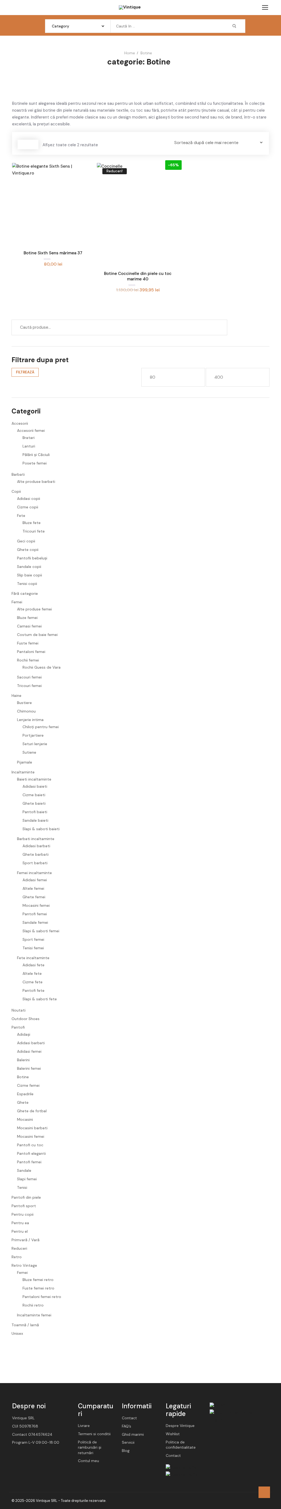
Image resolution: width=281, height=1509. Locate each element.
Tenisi (22, 1187)
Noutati (19, 1010)
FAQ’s (126, 1426)
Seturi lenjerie (35, 743)
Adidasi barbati (36, 845)
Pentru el (20, 1231)
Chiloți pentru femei (41, 726)
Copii (16, 491)
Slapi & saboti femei (41, 930)
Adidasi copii (28, 498)
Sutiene (29, 752)
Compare (85, 172)
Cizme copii (27, 507)
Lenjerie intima (30, 719)
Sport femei (33, 939)
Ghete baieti (34, 803)
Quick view (85, 185)
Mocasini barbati (32, 1127)
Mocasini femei (36, 905)
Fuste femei (27, 643)
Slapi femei (27, 1178)
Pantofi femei (35, 913)
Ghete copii (27, 549)
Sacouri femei (29, 677)
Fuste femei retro (38, 1288)
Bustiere (24, 702)
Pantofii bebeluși (32, 558)
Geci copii (26, 541)
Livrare (84, 1425)
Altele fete (32, 973)
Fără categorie (25, 593)
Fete (21, 515)
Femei (17, 601)
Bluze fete (32, 522)
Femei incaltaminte (34, 872)
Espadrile (25, 1093)
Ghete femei (34, 896)
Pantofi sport (24, 1205)
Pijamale (24, 762)
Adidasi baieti (35, 786)
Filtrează (25, 372)
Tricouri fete (34, 531)
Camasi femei (29, 626)
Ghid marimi (133, 1434)
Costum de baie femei (37, 634)
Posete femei (35, 463)
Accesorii (20, 423)
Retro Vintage (24, 1265)
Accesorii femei (31, 430)
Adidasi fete (33, 964)
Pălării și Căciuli (36, 454)
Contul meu (88, 1460)
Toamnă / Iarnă (25, 1324)
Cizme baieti (34, 794)
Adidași (23, 1034)
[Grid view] (23, 144)
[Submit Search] (234, 26)
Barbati (18, 474)
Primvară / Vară (26, 1239)
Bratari (29, 437)
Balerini (23, 1059)
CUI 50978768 (25, 1426)
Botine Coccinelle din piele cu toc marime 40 (138, 276)
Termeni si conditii (94, 1433)
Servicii (128, 1442)
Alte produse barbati (36, 481)
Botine (23, 1076)
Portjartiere (33, 735)
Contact (129, 1417)
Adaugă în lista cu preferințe (85, 199)
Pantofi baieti (35, 811)
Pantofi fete (33, 990)
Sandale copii (29, 566)
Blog (126, 1450)
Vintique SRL (23, 1417)
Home (129, 52)
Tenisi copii (27, 583)
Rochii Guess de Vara (42, 667)
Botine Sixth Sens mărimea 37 (53, 253)
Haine (16, 695)
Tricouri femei (29, 685)
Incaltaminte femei (34, 1315)
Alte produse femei (34, 609)
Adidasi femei (35, 879)
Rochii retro (33, 1305)
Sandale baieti (35, 820)
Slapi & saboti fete (40, 998)
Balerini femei (29, 1068)
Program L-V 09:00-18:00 (35, 1442)
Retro (17, 1256)
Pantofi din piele (26, 1197)
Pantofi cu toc (30, 1144)
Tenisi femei (33, 947)
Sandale (24, 1170)
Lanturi (29, 446)
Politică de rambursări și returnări (89, 1447)
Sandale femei (35, 922)
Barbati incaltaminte (35, 838)
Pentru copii (22, 1214)
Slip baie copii (29, 575)
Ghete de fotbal (32, 1110)
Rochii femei (28, 660)
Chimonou (26, 711)
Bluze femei (27, 617)
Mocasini (25, 1119)
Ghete (23, 1102)
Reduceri (19, 1248)
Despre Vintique (180, 1425)
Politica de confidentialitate (181, 1445)
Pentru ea (20, 1222)
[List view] (33, 144)
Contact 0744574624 (32, 1434)
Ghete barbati (36, 854)
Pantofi (18, 1027)
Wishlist (173, 1433)
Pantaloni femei (31, 651)
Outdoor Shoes (26, 1018)
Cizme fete (33, 981)
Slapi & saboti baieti (41, 828)
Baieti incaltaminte (34, 779)
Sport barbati (35, 862)
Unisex (17, 1333)
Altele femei (33, 888)
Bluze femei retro (38, 1279)
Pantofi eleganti (31, 1153)
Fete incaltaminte (33, 957)
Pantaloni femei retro (42, 1296)
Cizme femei (28, 1085)
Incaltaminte (23, 772)
